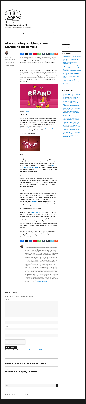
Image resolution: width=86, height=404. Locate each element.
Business (12, 65)
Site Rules (53, 33)
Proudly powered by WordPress (23, 394)
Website (7, 332)
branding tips (34, 201)
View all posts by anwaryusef (43, 281)
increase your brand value (37, 212)
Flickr (27, 111)
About (46, 33)
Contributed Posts (10, 60)
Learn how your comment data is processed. (37, 349)
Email (7, 326)
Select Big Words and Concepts (26, 33)
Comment (8, 299)
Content (12, 33)
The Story (39, 33)
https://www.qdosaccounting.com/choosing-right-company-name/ (38, 128)
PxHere (28, 154)
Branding (7, 65)
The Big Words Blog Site (17, 25)
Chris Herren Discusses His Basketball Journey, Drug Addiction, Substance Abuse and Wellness (71, 94)
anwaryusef (7, 55)
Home (7, 33)
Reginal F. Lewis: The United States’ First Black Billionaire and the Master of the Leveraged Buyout (71, 124)
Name (7, 319)
